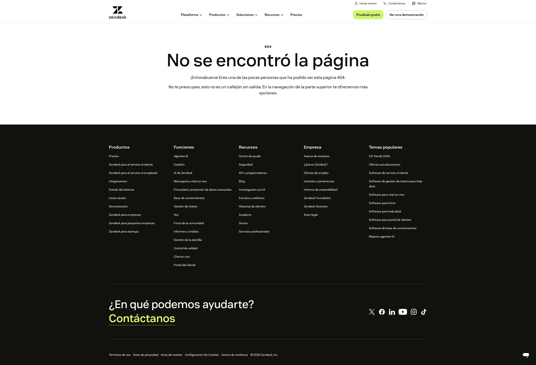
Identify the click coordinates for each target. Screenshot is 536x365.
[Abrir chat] (526, 355)
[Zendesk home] (119, 12)
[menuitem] (419, 3)
